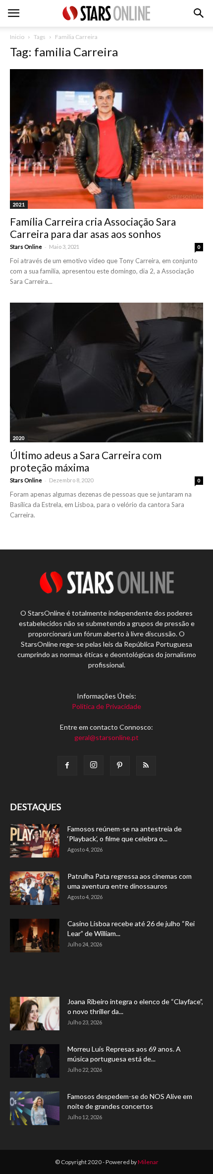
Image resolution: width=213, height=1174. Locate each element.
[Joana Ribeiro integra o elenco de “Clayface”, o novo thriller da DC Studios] (34, 1014)
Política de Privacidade (106, 706)
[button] (199, 13)
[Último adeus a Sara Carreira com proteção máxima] (106, 372)
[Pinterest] (120, 766)
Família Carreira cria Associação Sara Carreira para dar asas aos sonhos (93, 227)
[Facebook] (67, 766)
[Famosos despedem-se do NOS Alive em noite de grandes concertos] (34, 1109)
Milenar (148, 1162)
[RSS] (146, 766)
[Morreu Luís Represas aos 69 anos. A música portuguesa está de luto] (34, 1061)
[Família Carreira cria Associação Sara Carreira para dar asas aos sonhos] (106, 139)
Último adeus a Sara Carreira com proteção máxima (85, 461)
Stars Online (26, 246)
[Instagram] (94, 765)
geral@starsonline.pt (106, 737)
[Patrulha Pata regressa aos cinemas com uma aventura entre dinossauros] (34, 888)
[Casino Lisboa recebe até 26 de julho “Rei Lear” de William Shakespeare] (34, 936)
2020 (19, 438)
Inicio (17, 36)
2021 (19, 204)
